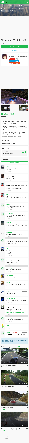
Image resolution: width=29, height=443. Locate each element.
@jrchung (18, 309)
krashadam (9, 232)
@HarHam (9, 334)
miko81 (8, 204)
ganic (7, 166)
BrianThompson (10, 298)
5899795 (8, 240)
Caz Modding (9, 275)
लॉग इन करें (12, 340)
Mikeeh (8, 175)
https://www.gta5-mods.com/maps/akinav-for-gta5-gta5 (16, 311)
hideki (8, 282)
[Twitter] (15, 56)
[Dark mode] (25, 2)
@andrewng (16, 307)
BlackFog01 (9, 213)
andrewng (9, 268)
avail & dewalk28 (14, 55)
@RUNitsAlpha (10, 185)
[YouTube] (18, 56)
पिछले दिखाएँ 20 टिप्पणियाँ (14, 162)
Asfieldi (8, 184)
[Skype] (11, 56)
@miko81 (8, 234)
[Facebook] (13, 56)
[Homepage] (9, 56)
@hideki (13, 309)
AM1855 (8, 259)
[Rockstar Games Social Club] (24, 56)
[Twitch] (20, 56)
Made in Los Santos (5, 438)
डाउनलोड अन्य (6, 114)
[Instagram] (16, 56)
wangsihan (9, 332)
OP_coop (8, 248)
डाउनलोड (15, 46)
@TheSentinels (10, 241)
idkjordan (8, 222)
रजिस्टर (17, 340)
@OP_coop (9, 307)
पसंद (13, 114)
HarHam (8, 306)
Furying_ (8, 325)
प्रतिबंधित (14, 332)
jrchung (8, 291)
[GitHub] (26, 56)
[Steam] (22, 56)
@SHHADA (9, 176)
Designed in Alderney (6, 436)
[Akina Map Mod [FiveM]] (14, 96)
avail (4, 367)
